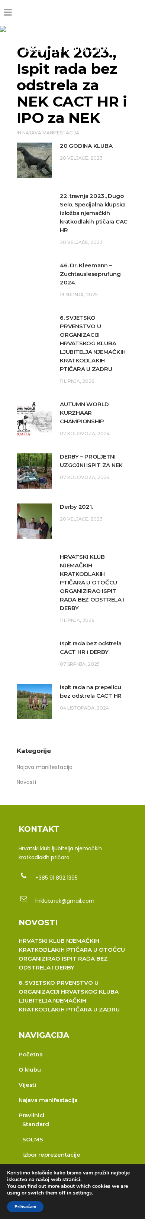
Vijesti (27, 1084)
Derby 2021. (76, 506)
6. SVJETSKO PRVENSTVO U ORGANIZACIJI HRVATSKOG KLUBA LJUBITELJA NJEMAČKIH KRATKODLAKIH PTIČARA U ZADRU (93, 343)
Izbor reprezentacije (51, 1154)
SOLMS (32, 1139)
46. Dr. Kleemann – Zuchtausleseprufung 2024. (90, 274)
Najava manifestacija (50, 133)
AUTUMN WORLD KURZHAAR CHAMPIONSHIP (84, 413)
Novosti (26, 782)
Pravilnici (31, 1115)
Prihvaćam (25, 1207)
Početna (31, 1054)
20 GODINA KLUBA (86, 145)
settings (82, 1193)
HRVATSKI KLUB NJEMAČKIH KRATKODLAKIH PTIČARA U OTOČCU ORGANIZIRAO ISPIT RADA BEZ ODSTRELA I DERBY (92, 582)
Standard (35, 1124)
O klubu (30, 1069)
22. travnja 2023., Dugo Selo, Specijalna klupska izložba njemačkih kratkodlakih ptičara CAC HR (94, 213)
